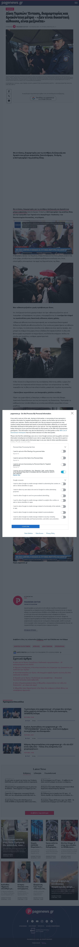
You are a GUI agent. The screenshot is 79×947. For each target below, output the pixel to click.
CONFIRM (25, 526)
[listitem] (39, 447)
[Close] (73, 414)
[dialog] (39, 473)
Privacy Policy (50, 533)
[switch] (63, 451)
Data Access (39, 533)
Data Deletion (28, 533)
